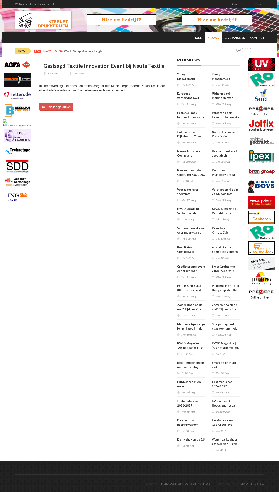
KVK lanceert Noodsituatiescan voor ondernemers (225, 405)
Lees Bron (78, 73)
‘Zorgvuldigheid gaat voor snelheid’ (225, 326)
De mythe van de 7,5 (191, 439)
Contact (259, 4)
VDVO (244, 483)
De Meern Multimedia (198, 483)
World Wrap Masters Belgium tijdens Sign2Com (97, 51)
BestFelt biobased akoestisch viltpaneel (224, 155)
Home (198, 37)
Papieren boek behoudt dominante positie (190, 117)
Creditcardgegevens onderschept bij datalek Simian (191, 271)
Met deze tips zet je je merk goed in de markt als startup (191, 328)
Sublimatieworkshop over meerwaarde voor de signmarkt (191, 232)
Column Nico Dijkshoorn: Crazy (189, 134)
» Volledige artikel (58, 107)
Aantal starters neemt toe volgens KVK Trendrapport (225, 252)
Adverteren (238, 4)
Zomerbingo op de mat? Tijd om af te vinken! (189, 309)
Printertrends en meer (189, 384)
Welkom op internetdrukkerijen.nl (34, 4)
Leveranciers (234, 37)
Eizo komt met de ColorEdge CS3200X (191, 172)
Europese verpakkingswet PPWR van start (188, 98)
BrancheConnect (171, 483)
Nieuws (213, 37)
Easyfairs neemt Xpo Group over (223, 422)
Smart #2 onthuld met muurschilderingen (225, 367)
